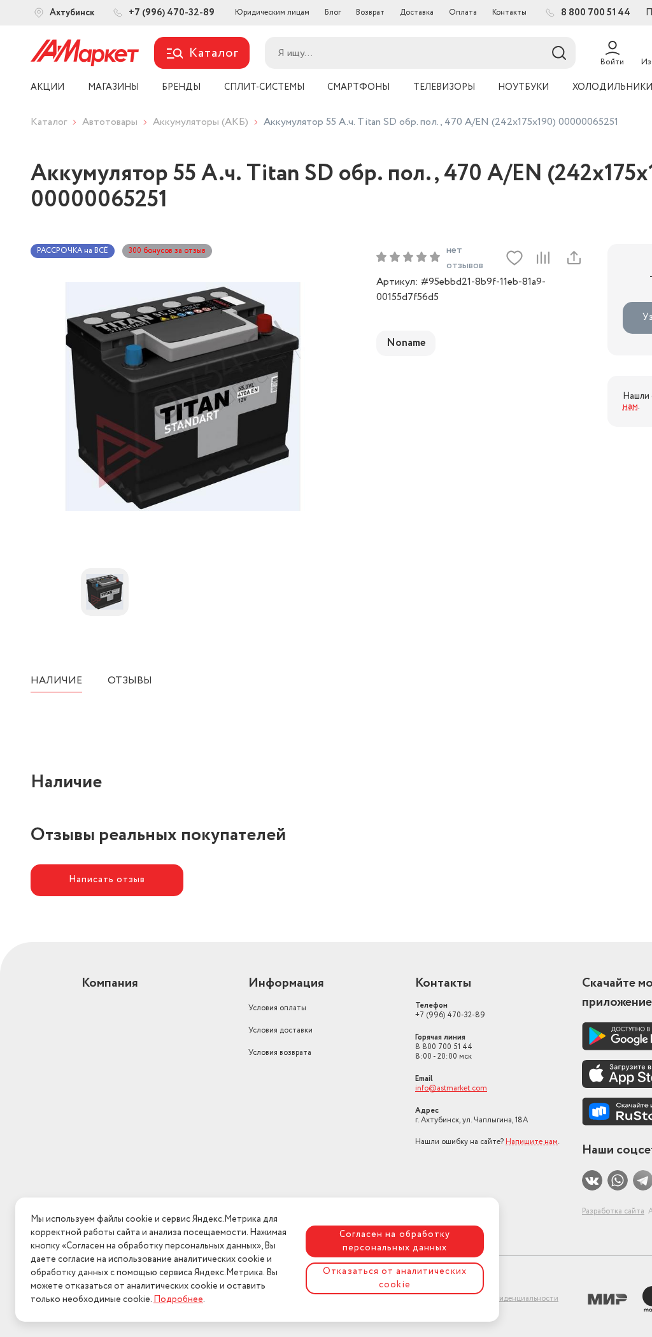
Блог (333, 12)
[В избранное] (514, 258)
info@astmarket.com (451, 1088)
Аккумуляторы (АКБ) (200, 122)
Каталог (49, 122)
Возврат (370, 12)
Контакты (509, 12)
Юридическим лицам (272, 12)
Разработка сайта (613, 1211)
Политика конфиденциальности (501, 1298)
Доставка (417, 12)
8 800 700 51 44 (443, 1047)
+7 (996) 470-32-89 (450, 1010)
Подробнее (178, 1299)
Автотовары (110, 122)
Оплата (463, 12)
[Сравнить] (543, 258)
